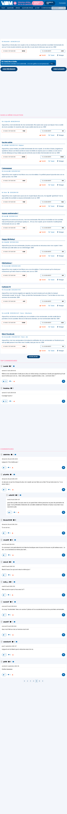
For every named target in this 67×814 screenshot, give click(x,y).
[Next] (24, 681)
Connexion (62, 3)
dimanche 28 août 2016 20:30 (10, 459)
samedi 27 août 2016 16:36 (9, 392)
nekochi (6, 562)
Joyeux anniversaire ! (10, 213)
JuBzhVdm (6, 454)
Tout (3, 8)
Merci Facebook (8, 334)
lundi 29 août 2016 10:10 (8, 544)
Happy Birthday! (8, 239)
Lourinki (6, 366)
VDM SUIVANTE (58, 69)
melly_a (6, 582)
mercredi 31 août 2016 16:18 (9, 626)
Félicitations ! (7, 263)
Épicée (18, 8)
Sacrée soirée (7, 142)
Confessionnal (46, 8)
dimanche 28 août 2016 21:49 (9, 479)
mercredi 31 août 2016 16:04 (9, 606)
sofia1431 (12, 495)
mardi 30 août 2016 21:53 (8, 586)
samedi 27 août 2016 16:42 (9, 370)
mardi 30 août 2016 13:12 (8, 566)
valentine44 (7, 642)
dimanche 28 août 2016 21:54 (9, 524)
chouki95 (6, 540)
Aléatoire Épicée (27, 8)
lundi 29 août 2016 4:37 (13, 499)
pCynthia (6, 474)
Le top (37, 8)
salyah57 (6, 622)
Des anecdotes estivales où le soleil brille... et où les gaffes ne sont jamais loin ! (27, 63)
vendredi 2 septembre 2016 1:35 (10, 666)
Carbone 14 (6, 287)
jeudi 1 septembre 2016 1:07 (9, 646)
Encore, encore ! (33, 356)
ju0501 (5, 662)
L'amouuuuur (7, 168)
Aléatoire (10, 8)
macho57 (6, 602)
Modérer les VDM (49, 3)
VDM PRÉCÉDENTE (9, 69)
